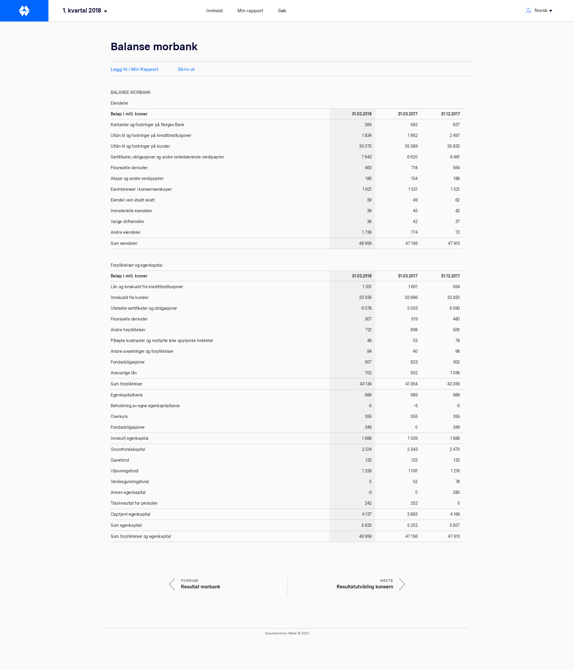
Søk (282, 10)
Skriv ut (186, 69)
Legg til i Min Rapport (134, 69)
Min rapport (250, 10)
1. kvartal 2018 (82, 10)
